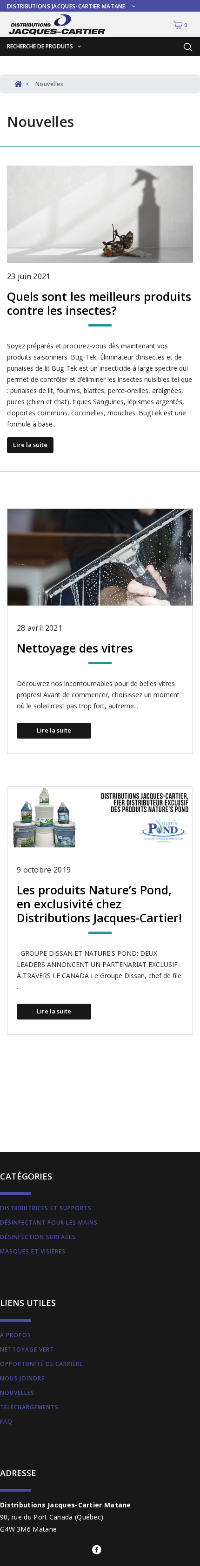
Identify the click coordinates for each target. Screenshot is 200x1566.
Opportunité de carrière (41, 1364)
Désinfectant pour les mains (49, 1222)
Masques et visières (33, 1251)
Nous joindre (22, 1378)
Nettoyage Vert (27, 1349)
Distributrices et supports (46, 1208)
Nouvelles (17, 1393)
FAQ (6, 1422)
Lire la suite (30, 444)
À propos (15, 1335)
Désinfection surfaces (38, 1237)
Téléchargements (29, 1407)
